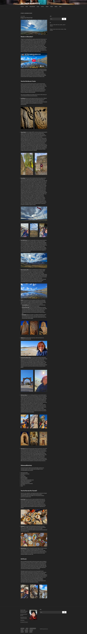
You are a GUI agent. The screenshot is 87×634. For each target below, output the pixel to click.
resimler (42, 6)
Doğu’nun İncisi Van (26, 17)
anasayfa (22, 6)
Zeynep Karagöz (30, 3)
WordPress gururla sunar (44, 628)
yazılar (38, 6)
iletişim (51, 6)
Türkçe (60, 6)
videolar (47, 6)
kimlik (27, 6)
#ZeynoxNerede (32, 6)
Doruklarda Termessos (24, 622)
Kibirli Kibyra (22, 620)
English (56, 6)
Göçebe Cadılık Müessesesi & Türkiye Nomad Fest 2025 (23, 611)
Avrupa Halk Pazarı (38, 453)
